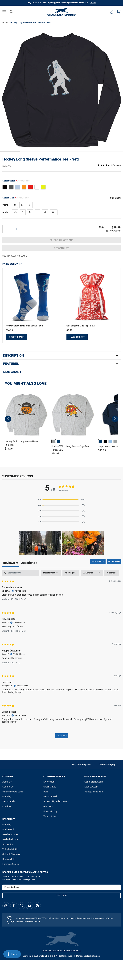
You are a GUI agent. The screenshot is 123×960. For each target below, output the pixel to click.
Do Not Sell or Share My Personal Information (61, 950)
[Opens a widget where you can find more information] (12, 954)
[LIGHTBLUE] (17, 187)
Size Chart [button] (115, 198)
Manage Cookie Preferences (88, 956)
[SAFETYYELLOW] (43, 187)
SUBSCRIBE (61, 895)
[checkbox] (111, 573)
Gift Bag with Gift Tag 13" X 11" (81, 325)
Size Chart (12, 372)
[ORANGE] (24, 187)
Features (11, 363)
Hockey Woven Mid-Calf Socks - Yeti (24, 325)
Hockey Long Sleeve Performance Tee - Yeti (40, 159)
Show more (61, 736)
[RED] (30, 187)
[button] (4, 12)
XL (45, 212)
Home (5, 22)
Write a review (114, 561)
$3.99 (69, 330)
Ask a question (97, 561)
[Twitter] (21, 905)
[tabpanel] (61, 656)
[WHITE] (36, 187)
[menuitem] (112, 12)
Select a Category (107, 764)
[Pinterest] (37, 905)
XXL (54, 212)
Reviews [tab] (10, 563)
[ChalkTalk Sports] (61, 12)
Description (13, 355)
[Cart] (119, 12)
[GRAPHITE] (11, 187)
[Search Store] (11, 12)
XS (15, 212)
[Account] (112, 12)
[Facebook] (13, 905)
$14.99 (9, 330)
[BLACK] (4, 187)
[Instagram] (5, 905)
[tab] (28, 563)
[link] (53, 441)
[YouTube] (29, 905)
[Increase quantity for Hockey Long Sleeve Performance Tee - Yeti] (16, 229)
